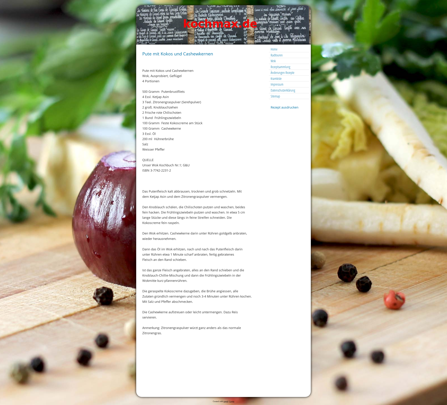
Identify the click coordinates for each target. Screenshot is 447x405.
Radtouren (277, 55)
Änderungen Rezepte (282, 72)
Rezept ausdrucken (284, 107)
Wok (273, 61)
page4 (226, 401)
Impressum (277, 84)
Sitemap (275, 96)
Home (274, 49)
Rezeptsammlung (280, 66)
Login (231, 401)
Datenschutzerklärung (283, 90)
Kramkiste (276, 78)
